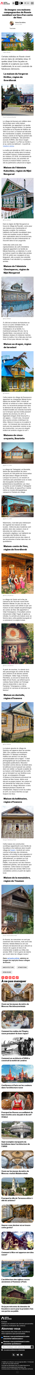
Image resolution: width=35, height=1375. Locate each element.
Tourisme (12, 28)
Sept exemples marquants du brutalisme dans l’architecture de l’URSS (15, 1144)
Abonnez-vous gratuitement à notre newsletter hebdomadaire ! (16, 1338)
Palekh (12, 850)
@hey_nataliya (7, 220)
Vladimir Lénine (8, 146)
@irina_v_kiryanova (8, 595)
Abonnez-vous (10, 1328)
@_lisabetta (6, 393)
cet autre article (13, 958)
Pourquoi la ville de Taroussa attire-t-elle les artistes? (17, 1199)
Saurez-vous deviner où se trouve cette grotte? (15, 1226)
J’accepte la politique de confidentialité (14, 1350)
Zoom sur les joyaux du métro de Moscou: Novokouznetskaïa (15, 1005)
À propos (4, 1321)
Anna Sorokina (20, 22)
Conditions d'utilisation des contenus (13, 1325)
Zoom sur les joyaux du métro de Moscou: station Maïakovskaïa (15, 1172)
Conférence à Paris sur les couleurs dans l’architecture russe (16, 1086)
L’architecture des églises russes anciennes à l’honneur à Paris (15, 1280)
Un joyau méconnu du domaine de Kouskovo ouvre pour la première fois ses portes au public (17, 1308)
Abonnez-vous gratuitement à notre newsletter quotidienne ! (16, 1343)
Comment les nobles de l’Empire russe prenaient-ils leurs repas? (15, 1032)
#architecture (8, 967)
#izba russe (7, 972)
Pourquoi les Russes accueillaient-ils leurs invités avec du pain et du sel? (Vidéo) (17, 1114)
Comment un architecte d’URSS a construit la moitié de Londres (15, 1059)
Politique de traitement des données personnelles (17, 1323)
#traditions (22, 967)
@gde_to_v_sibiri (7, 465)
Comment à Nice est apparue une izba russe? (17, 1253)
